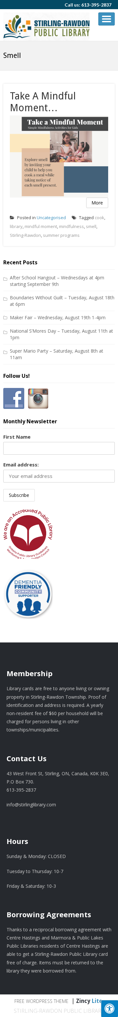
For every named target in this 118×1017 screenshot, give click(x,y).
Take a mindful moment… (43, 102)
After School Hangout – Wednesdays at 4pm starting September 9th (57, 280)
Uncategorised (51, 217)
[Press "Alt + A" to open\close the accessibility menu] (109, 1008)
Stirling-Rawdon (25, 235)
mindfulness (71, 226)
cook (99, 217)
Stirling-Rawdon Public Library (59, 1010)
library (16, 226)
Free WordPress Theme (41, 1001)
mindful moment (41, 226)
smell (91, 226)
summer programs (61, 235)
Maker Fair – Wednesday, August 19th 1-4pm (58, 317)
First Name (16, 436)
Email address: (21, 464)
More (97, 203)
